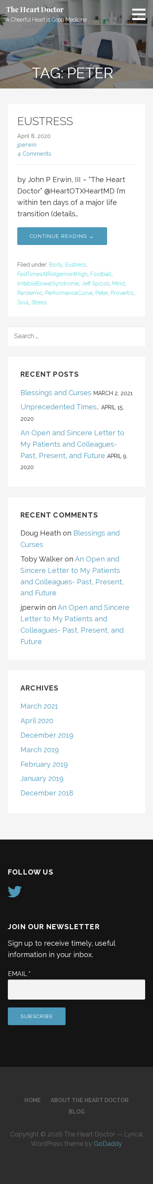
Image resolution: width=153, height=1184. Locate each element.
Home (32, 1100)
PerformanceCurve (69, 293)
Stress (39, 302)
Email (19, 974)
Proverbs (122, 293)
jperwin (26, 144)
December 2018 (46, 793)
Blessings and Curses (55, 393)
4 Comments (34, 153)
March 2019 (39, 750)
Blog (77, 1112)
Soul (23, 302)
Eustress (75, 264)
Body (55, 264)
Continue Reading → (62, 236)
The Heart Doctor (34, 9)
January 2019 (42, 778)
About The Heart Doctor (90, 1100)
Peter (101, 293)
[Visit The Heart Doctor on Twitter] (15, 894)
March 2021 (39, 706)
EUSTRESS (45, 121)
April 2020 (36, 720)
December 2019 (46, 735)
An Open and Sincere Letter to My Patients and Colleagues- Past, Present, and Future (72, 444)
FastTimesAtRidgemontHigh (52, 274)
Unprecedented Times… (59, 407)
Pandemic (29, 293)
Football (100, 274)
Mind (118, 283)
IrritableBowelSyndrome (48, 283)
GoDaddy (108, 1143)
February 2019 (44, 764)
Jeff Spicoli (95, 283)
